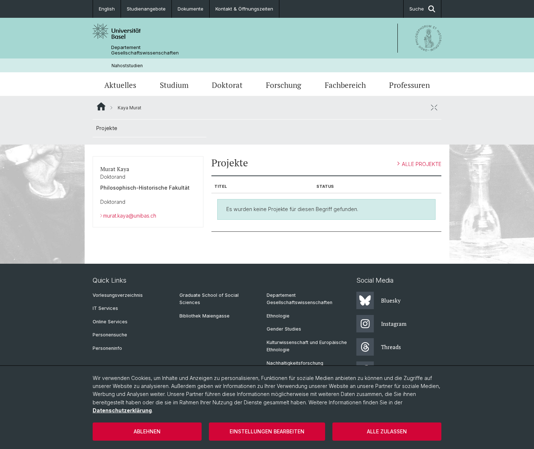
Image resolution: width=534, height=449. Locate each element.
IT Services (105, 308)
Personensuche (110, 334)
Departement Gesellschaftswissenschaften (145, 50)
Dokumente (190, 9)
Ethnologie (278, 316)
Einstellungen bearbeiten (267, 431)
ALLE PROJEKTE (421, 164)
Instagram (393, 323)
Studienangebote (146, 9)
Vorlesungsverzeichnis (118, 295)
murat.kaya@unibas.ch (129, 216)
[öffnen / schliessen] (434, 107)
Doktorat (227, 85)
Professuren (409, 85)
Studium (174, 85)
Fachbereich (345, 85)
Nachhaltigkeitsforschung (295, 363)
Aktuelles (120, 85)
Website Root (101, 106)
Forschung (283, 85)
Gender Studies (284, 329)
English (107, 9)
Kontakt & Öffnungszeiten (244, 9)
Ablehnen (147, 431)
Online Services (110, 321)
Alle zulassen (387, 431)
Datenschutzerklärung (122, 410)
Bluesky (391, 300)
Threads (391, 347)
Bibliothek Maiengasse (204, 316)
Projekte (106, 128)
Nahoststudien (127, 65)
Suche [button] (416, 9)
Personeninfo (107, 348)
